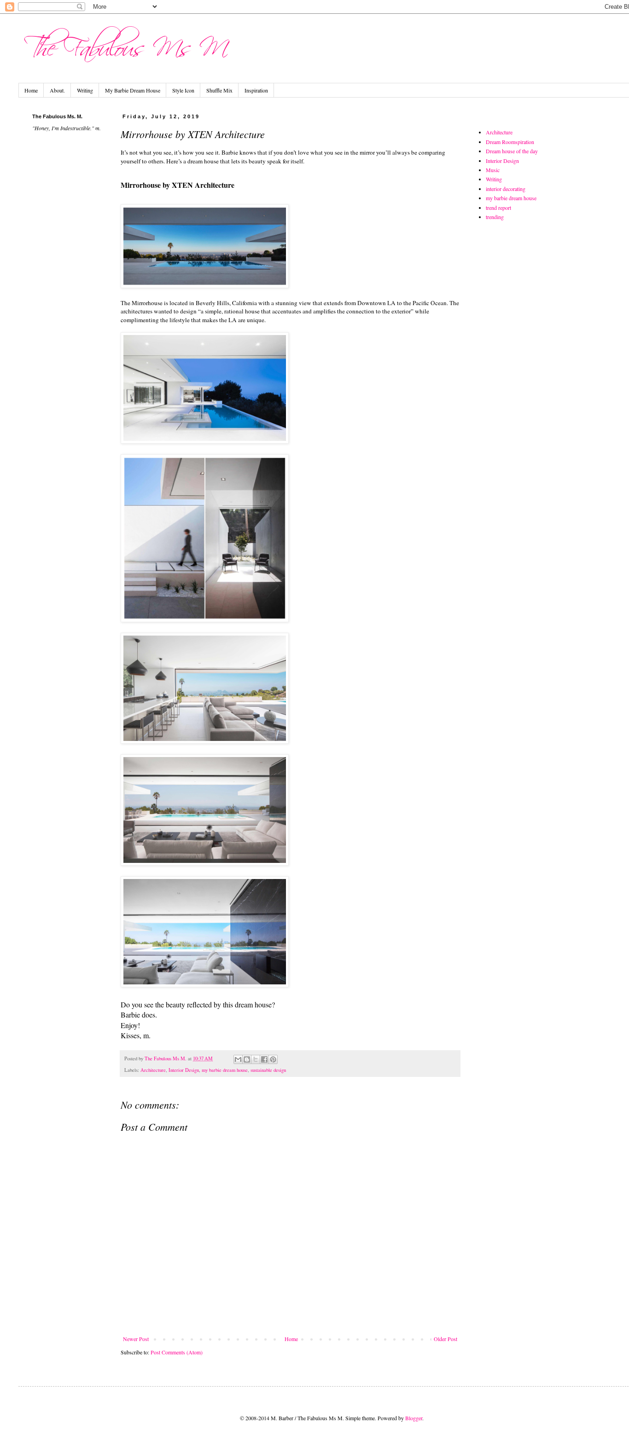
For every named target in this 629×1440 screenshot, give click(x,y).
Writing (85, 90)
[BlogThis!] (246, 1059)
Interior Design (184, 1070)
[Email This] (238, 1059)
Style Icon (183, 90)
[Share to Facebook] (264, 1059)
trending (495, 216)
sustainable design (268, 1070)
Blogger (413, 1418)
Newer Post (136, 1338)
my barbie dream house (225, 1070)
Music (493, 169)
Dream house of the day (512, 151)
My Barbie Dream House (132, 90)
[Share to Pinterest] (273, 1059)
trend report (498, 207)
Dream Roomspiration (510, 141)
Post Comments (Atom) (177, 1352)
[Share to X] (255, 1059)
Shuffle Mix (219, 90)
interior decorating (505, 188)
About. (57, 90)
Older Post (445, 1338)
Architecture (153, 1070)
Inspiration (256, 90)
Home (31, 90)
